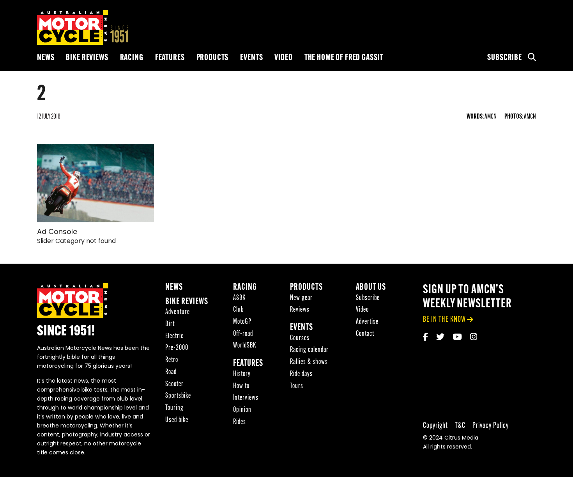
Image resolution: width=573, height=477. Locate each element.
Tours (296, 386)
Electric (174, 336)
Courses (299, 338)
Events (251, 57)
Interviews (245, 398)
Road (171, 372)
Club (238, 310)
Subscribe (504, 57)
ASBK (239, 298)
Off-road (243, 334)
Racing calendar (309, 350)
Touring (174, 408)
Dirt (170, 324)
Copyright (435, 426)
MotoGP (242, 322)
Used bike (176, 420)
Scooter (174, 384)
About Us (371, 287)
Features (170, 57)
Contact (365, 334)
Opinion (242, 410)
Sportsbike (178, 396)
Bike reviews (87, 57)
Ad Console (57, 232)
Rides (239, 422)
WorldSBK (244, 345)
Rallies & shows (309, 362)
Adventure (177, 312)
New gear (301, 298)
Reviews (299, 310)
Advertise (367, 322)
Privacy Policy (490, 426)
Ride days (301, 374)
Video (283, 57)
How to (241, 386)
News (45, 57)
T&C (460, 426)
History (242, 374)
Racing (131, 57)
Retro (171, 360)
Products (212, 57)
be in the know (444, 320)
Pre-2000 (176, 348)
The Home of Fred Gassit (344, 57)
